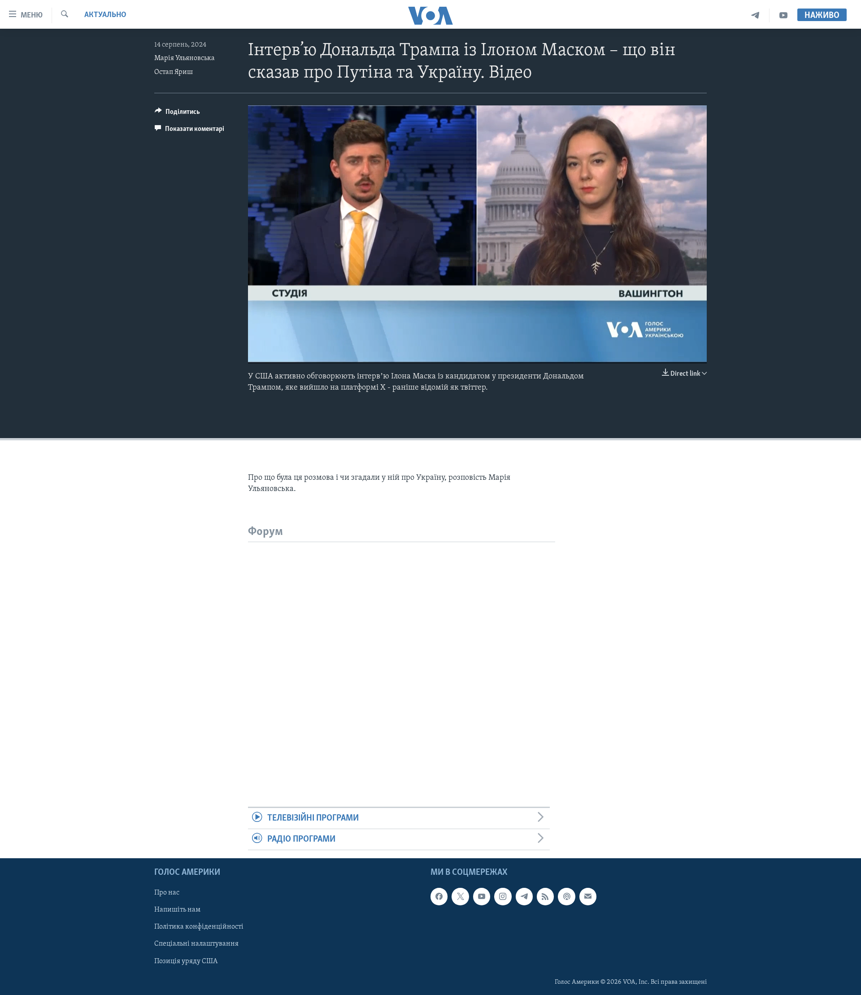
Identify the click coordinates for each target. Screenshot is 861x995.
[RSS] (545, 896)
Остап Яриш (173, 72)
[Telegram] (755, 15)
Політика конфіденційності (199, 927)
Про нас (166, 893)
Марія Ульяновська (184, 58)
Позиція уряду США (185, 961)
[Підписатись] (587, 896)
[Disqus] (401, 654)
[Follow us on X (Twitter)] (460, 896)
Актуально (105, 15)
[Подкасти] (566, 896)
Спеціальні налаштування (196, 944)
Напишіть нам (177, 910)
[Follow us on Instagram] (502, 896)
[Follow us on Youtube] (481, 896)
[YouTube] (783, 15)
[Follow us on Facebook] (439, 896)
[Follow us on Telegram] (524, 896)
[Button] (177, 113)
